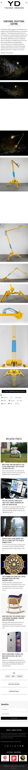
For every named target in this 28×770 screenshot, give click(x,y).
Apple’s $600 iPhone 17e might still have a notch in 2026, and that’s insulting (12, 656)
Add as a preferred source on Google (15, 391)
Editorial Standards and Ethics (7, 741)
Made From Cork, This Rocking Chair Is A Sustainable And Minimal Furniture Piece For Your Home (13, 618)
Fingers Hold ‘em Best (14, 690)
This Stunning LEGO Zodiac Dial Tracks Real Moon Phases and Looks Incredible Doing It (13, 578)
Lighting (20, 676)
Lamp (7, 676)
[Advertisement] (14, 15)
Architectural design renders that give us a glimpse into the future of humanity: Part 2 (13, 540)
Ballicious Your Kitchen (14, 683)
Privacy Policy (18, 741)
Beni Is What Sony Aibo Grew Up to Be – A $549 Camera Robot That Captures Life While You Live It (13, 466)
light (13, 676)
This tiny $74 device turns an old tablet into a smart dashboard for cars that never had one (13, 503)
